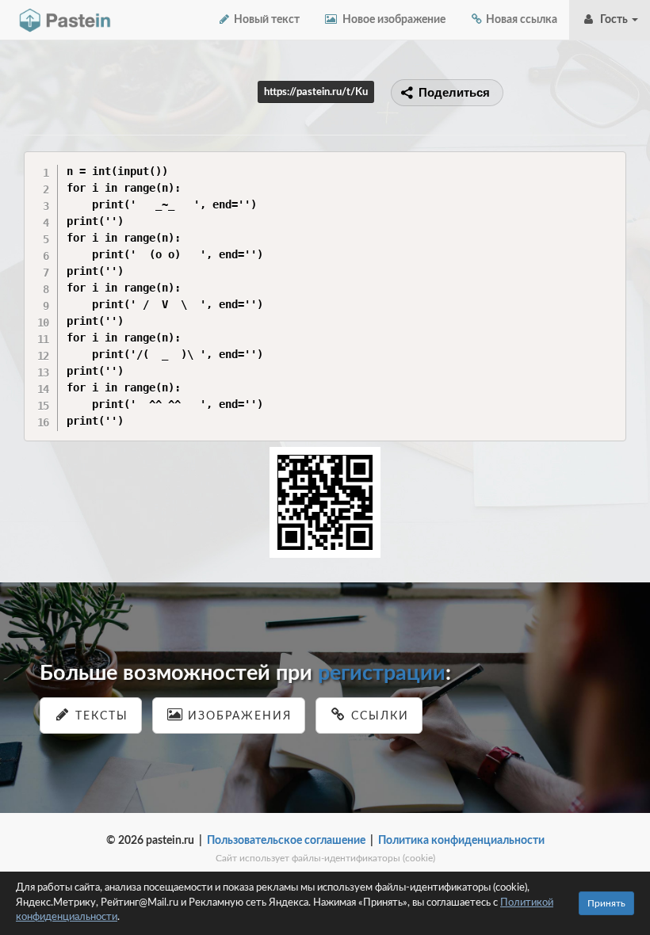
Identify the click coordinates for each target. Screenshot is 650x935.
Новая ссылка (520, 19)
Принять (606, 903)
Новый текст (265, 19)
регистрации (381, 673)
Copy (610, 162)
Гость (612, 19)
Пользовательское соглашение (286, 840)
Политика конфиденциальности (461, 840)
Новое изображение (391, 19)
